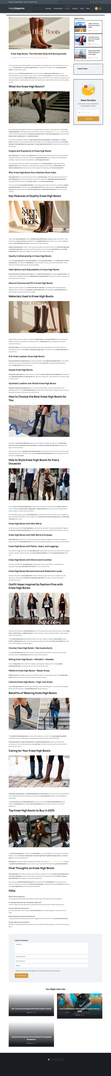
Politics (96, 57)
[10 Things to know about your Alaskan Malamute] (80, 36)
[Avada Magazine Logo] (17, 7)
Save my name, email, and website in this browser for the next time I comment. (38, 971)
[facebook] (90, 2)
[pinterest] (98, 2)
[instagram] (96, 2)
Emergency (93, 44)
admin (30, 57)
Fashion (37, 57)
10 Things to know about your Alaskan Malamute (94, 39)
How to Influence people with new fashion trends (31, 1009)
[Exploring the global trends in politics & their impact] (80, 50)
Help (98, 44)
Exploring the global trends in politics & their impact (94, 52)
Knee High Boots (44, 57)
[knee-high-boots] (39, 18)
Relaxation (96, 30)
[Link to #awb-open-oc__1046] (96, 8)
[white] (55, 1059)
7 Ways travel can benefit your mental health (94, 25)
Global (92, 57)
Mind (92, 30)
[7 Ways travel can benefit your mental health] (80, 23)
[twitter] (93, 2)
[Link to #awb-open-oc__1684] (100, 8)
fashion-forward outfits (56, 861)
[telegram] (101, 2)
